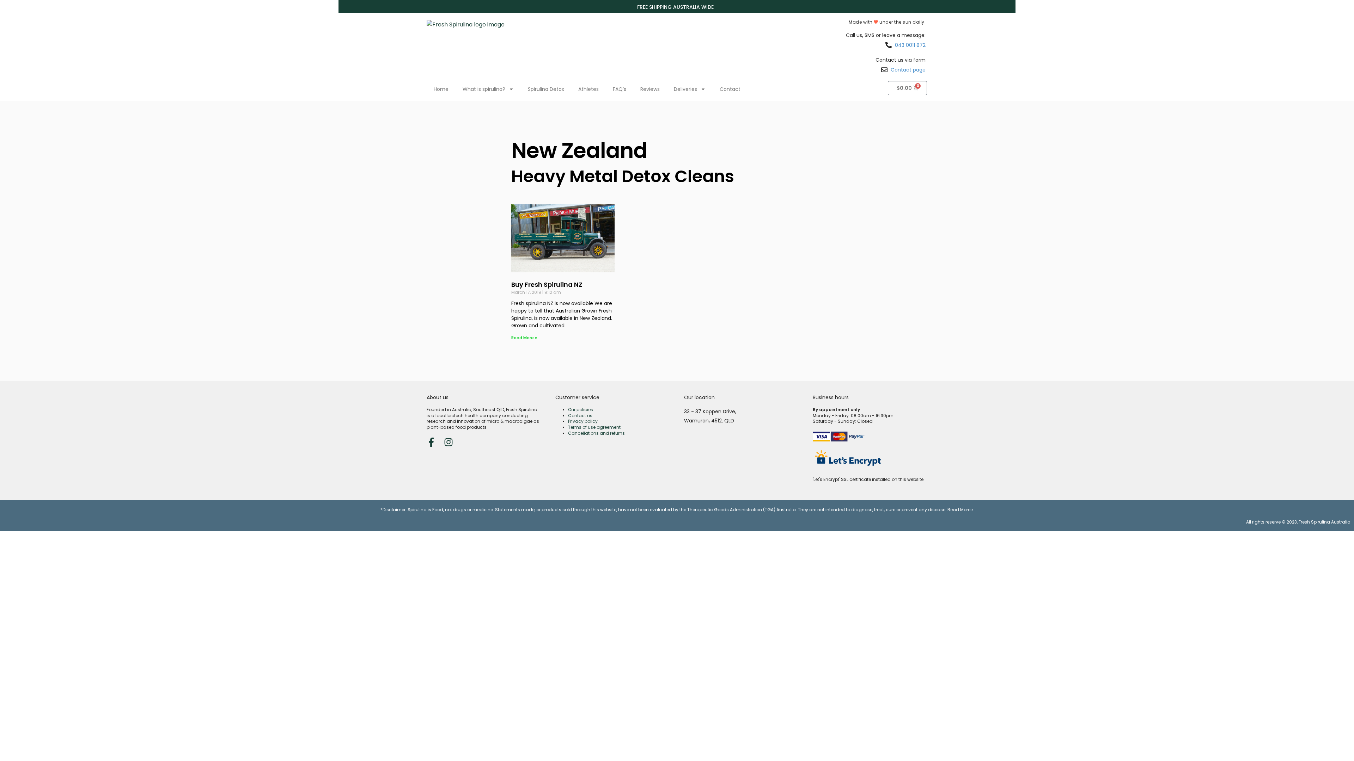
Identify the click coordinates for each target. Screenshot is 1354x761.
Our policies (580, 410)
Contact (730, 89)
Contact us (580, 416)
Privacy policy (583, 421)
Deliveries (685, 89)
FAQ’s (619, 89)
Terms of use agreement (594, 427)
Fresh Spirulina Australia (1324, 522)
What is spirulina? (484, 89)
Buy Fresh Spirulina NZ (547, 284)
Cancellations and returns (596, 433)
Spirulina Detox (546, 89)
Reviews (650, 89)
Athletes (588, 89)
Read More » (524, 338)
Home (441, 89)
